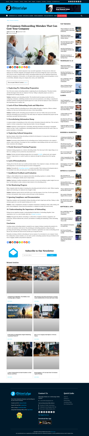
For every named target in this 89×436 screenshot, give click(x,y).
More (55, 15)
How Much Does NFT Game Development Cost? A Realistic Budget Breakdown (67, 120)
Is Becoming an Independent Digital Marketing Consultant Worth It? (19, 335)
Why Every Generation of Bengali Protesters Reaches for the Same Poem (67, 56)
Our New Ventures (62, 15)
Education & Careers (28, 15)
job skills (40, 154)
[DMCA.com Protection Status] (19, 418)
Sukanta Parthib (22, 403)
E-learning (49, 1)
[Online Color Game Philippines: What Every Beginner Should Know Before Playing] (78, 107)
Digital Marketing (38, 15)
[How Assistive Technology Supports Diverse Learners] (78, 195)
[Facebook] (69, 1)
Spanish (7, 1)
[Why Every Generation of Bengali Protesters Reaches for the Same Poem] (78, 55)
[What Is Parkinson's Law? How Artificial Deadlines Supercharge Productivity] (78, 29)
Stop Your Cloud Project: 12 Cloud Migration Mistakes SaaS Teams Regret (67, 50)
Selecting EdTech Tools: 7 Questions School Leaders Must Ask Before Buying (67, 183)
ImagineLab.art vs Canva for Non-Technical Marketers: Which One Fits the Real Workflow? (67, 238)
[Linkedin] (74, 1)
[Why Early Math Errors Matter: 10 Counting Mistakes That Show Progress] (78, 42)
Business (20, 15)
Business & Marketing (14, 20)
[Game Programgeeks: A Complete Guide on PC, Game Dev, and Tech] (78, 100)
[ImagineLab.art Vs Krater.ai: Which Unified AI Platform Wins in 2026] (78, 218)
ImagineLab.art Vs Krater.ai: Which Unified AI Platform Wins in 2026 (67, 219)
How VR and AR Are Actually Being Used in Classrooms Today (67, 201)
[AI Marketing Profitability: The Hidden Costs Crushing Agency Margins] (78, 137)
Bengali (33, 1)
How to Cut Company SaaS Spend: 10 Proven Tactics (45, 335)
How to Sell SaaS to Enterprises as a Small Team (67, 225)
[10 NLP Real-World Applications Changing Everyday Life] (78, 91)
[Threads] (78, 1)
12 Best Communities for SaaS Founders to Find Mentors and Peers (19, 373)
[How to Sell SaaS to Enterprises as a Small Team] (78, 225)
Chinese (25, 1)
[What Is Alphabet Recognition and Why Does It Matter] (78, 189)
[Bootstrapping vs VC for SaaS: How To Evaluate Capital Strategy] (78, 164)
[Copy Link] (22, 67)
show (26, 82)
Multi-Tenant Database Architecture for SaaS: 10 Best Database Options (67, 37)
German (21, 1)
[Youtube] (80, 1)
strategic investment (36, 214)
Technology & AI (13, 15)
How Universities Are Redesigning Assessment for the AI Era (68, 177)
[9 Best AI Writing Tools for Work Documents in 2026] (78, 86)
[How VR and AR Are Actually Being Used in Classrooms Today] (78, 200)
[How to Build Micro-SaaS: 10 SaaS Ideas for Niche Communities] (78, 79)
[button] (81, 16)
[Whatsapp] (20, 67)
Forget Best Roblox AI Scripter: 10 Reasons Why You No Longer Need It (67, 127)
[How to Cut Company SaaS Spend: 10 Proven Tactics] (78, 152)
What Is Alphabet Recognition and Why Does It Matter (67, 189)
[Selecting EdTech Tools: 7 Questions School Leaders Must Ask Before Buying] (78, 182)
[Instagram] (76, 1)
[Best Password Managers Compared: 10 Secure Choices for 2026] (78, 230)
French (11, 1)
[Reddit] (13, 67)
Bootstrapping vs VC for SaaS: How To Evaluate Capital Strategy (45, 373)
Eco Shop (44, 1)
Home (8, 20)
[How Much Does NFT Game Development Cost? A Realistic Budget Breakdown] (78, 119)
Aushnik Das (23, 405)
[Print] (27, 67)
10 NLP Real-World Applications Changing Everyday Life (68, 91)
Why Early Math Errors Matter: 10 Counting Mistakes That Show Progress (67, 43)
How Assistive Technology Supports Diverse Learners (66, 195)
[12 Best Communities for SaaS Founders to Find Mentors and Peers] (78, 158)
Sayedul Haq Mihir (22, 407)
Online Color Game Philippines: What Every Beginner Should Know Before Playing (68, 108)
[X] (10, 67)
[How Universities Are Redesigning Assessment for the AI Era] (78, 176)
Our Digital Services (56, 1)
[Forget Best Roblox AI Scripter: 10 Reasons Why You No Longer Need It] (78, 126)
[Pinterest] (73, 1)
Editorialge (53, 431)
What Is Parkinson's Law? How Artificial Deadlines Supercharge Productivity (68, 30)
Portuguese (16, 1)
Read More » (10, 301)
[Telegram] (29, 67)
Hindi (30, 1)
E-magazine (38, 1)
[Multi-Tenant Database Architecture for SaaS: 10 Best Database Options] (78, 36)
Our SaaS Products (48, 15)
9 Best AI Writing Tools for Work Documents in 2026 (66, 86)
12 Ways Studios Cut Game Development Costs (66, 114)
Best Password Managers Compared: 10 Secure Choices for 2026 (67, 231)
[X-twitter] (71, 1)
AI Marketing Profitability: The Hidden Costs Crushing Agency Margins (19, 297)
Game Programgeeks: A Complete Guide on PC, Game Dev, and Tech (67, 102)
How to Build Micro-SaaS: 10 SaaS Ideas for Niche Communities (67, 80)
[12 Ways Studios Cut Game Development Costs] (78, 114)
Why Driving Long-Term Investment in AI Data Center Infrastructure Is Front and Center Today (46, 297)
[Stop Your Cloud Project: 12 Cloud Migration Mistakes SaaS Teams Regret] (78, 49)
